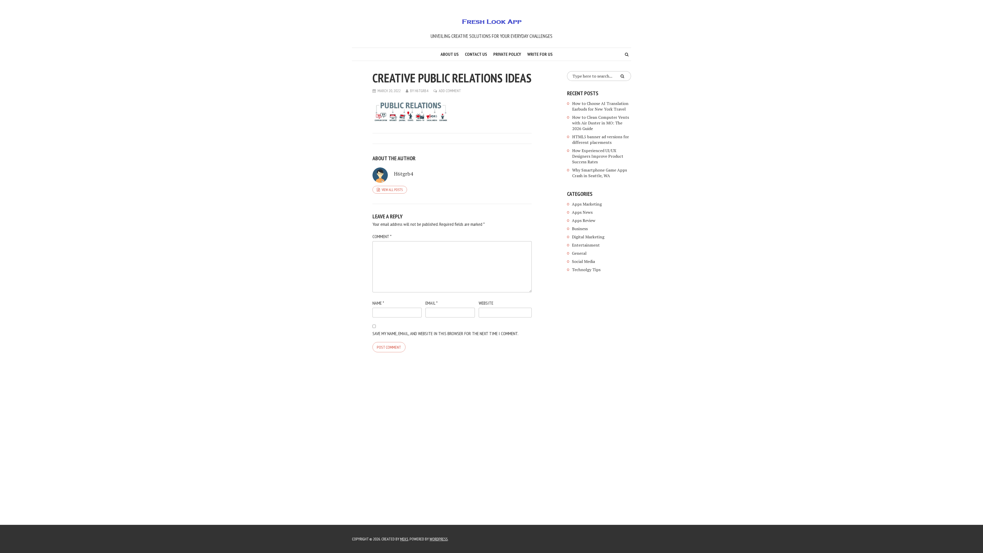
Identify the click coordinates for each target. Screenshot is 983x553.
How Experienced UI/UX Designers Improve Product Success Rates (597, 156)
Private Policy (507, 54)
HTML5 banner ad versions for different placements (600, 139)
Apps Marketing (587, 204)
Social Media (583, 261)
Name (378, 303)
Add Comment (450, 90)
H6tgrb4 (421, 90)
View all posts (392, 189)
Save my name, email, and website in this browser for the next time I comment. (445, 333)
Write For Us (540, 54)
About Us (450, 54)
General (579, 253)
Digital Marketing (588, 237)
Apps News (582, 212)
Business (580, 228)
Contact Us (476, 54)
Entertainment (586, 245)
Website (486, 303)
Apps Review (583, 220)
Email (431, 303)
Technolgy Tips (586, 269)
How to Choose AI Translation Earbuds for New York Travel (600, 106)
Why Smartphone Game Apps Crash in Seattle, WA (599, 172)
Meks (404, 538)
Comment (381, 236)
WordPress (439, 538)
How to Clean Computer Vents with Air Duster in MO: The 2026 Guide (600, 122)
